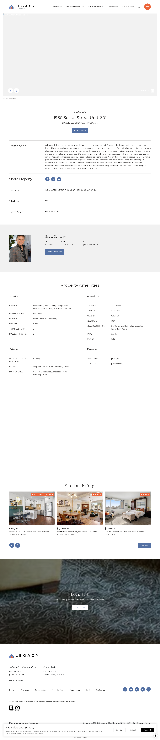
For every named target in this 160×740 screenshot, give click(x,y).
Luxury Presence (30, 723)
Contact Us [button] (80, 608)
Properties (56, 7)
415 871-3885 (128, 7)
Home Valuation (95, 7)
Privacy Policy (144, 723)
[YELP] (143, 689)
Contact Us (112, 7)
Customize (133, 730)
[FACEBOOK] (125, 689)
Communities (40, 690)
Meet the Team (58, 690)
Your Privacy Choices (80, 737)
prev (10, 90)
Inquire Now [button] (80, 131)
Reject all (119, 730)
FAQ (88, 690)
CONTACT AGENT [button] (55, 252)
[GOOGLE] (148, 689)
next (16, 90)
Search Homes (73, 7)
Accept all (147, 730)
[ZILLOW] (137, 689)
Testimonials (75, 690)
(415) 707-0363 (68, 245)
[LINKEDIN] (131, 689)
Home (11, 690)
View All (144, 545)
